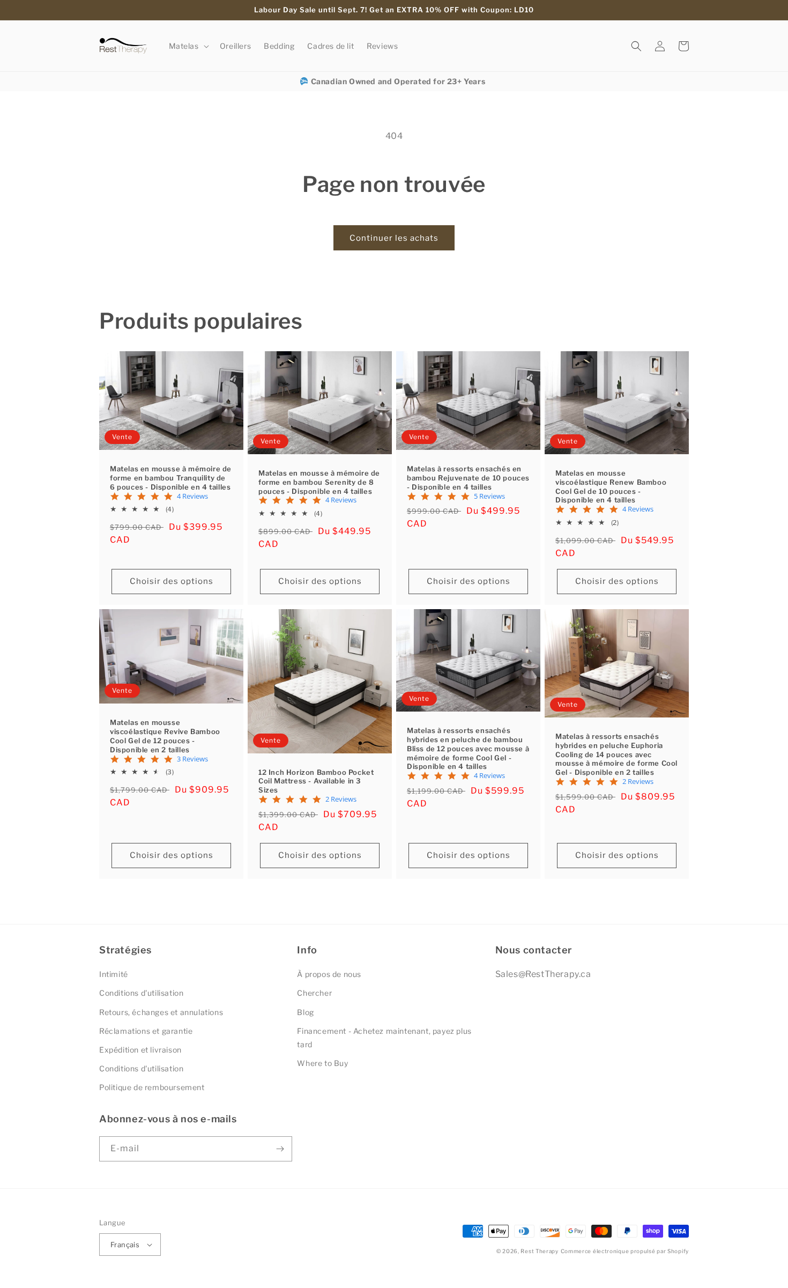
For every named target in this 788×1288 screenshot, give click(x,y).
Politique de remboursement (152, 1087)
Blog (305, 1012)
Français (124, 1244)
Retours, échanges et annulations (161, 1012)
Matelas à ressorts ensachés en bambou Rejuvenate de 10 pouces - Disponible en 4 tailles (468, 477)
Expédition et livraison (140, 1049)
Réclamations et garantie (145, 1030)
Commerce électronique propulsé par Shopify (625, 1251)
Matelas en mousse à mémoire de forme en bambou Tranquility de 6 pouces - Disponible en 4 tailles (171, 477)
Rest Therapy (539, 1251)
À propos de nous (329, 974)
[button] (187, 46)
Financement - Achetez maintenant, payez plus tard (384, 1037)
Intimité (113, 974)
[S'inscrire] (280, 1148)
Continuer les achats (394, 238)
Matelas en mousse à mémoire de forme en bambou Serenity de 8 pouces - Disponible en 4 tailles (319, 482)
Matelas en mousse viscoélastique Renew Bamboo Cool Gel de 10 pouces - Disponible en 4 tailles (610, 487)
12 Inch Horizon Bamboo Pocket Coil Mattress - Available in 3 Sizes (316, 781)
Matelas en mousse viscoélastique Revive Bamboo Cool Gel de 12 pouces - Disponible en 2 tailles (165, 736)
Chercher (314, 992)
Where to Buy (322, 1063)
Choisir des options (171, 581)
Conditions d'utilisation (141, 992)
